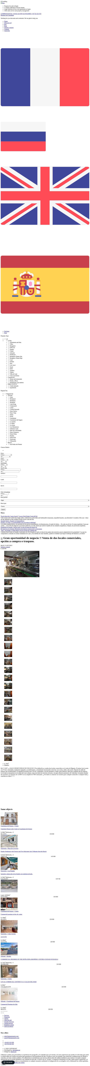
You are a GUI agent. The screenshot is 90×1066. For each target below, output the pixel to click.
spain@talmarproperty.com (11, 1038)
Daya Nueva (13, 411)
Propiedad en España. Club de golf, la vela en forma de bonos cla (19, 527)
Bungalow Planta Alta (16, 356)
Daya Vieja (13, 413)
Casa (11, 360)
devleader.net (16, 1050)
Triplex (12, 372)
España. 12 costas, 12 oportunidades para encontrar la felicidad (18, 522)
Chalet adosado (14, 386)
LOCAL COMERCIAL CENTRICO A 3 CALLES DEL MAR (18, 982)
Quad (11, 367)
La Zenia (12, 425)
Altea (11, 397)
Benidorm (12, 400)
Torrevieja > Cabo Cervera (8, 934)
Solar (11, 368)
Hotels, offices (14, 381)
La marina (13, 421)
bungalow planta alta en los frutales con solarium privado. (17, 874)
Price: (2, 453)
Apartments (13, 387)
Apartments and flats (15, 342)
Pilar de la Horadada (15, 430)
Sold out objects (8, 1026)
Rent (5, 26)
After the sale (8, 1020)
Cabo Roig (13, 404)
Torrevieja (7, 31)
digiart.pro (13, 1051)
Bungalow (13, 346)
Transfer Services (9, 1021)
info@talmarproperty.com (11, 1036)
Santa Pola (13, 437)
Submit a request (8, 27)
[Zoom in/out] (6, 1011)
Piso (11, 363)
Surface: (3, 473)
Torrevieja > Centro (6, 979)
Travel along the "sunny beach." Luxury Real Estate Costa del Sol (19, 516)
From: (2, 455)
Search (3, 509)
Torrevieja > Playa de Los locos (9, 848)
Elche (11, 416)
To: (2, 456)
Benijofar (12, 402)
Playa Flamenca (14, 432)
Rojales (12, 436)
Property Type (5, 336)
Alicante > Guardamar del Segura (10, 1001)
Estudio (12, 361)
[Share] (3, 1011)
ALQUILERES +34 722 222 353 (31, 13)
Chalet (11, 351)
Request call (4, 15)
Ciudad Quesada (14, 409)
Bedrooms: (4, 463)
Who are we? (8, 23)
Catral (11, 407)
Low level (12, 365)
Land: (2, 479)
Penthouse (13, 354)
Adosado (12, 353)
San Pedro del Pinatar (16, 444)
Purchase (6, 331)
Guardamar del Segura (16, 420)
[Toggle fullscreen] (5, 1011)
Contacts (6, 29)
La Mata (12, 423)
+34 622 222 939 (9, 1042)
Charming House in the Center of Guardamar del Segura (16, 829)
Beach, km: (4, 468)
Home (6, 21)
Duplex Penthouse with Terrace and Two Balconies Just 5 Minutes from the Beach (23, 851)
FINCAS (12, 347)
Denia (11, 414)
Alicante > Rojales (6, 956)
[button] (8, 1062)
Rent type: (3, 503)
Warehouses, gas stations (17, 382)
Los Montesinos (14, 427)
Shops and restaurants (16, 379)
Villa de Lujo (13, 374)
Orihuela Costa (14, 428)
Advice (6, 1018)
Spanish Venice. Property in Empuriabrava (12, 521)
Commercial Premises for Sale (9, 1004)
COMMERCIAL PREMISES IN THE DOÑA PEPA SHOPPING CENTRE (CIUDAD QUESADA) (29, 959)
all (7, 339)
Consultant (11, 15)
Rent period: (4, 497)
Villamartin (13, 441)
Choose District (5, 447)
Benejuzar (13, 399)
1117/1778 (4, 937)
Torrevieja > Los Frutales (8, 871)
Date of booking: (5, 492)
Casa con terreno (14, 375)
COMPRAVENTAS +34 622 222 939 (11, 13)
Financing (7, 1017)
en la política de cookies (18, 1062)
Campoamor (13, 406)
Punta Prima (13, 434)
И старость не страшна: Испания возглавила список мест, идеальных (21, 529)
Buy (5, 24)
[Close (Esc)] (1, 1011)
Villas (11, 344)
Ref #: (2, 486)
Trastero (12, 370)
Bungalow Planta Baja (16, 358)
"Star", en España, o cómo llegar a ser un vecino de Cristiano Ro (19, 530)
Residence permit (9, 1025)
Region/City (4, 390)
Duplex (12, 349)
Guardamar (13, 418)
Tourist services (8, 1023)
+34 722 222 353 (9, 1044)
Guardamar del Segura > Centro (9, 826)
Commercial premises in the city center (11, 914)
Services (6, 1015)
